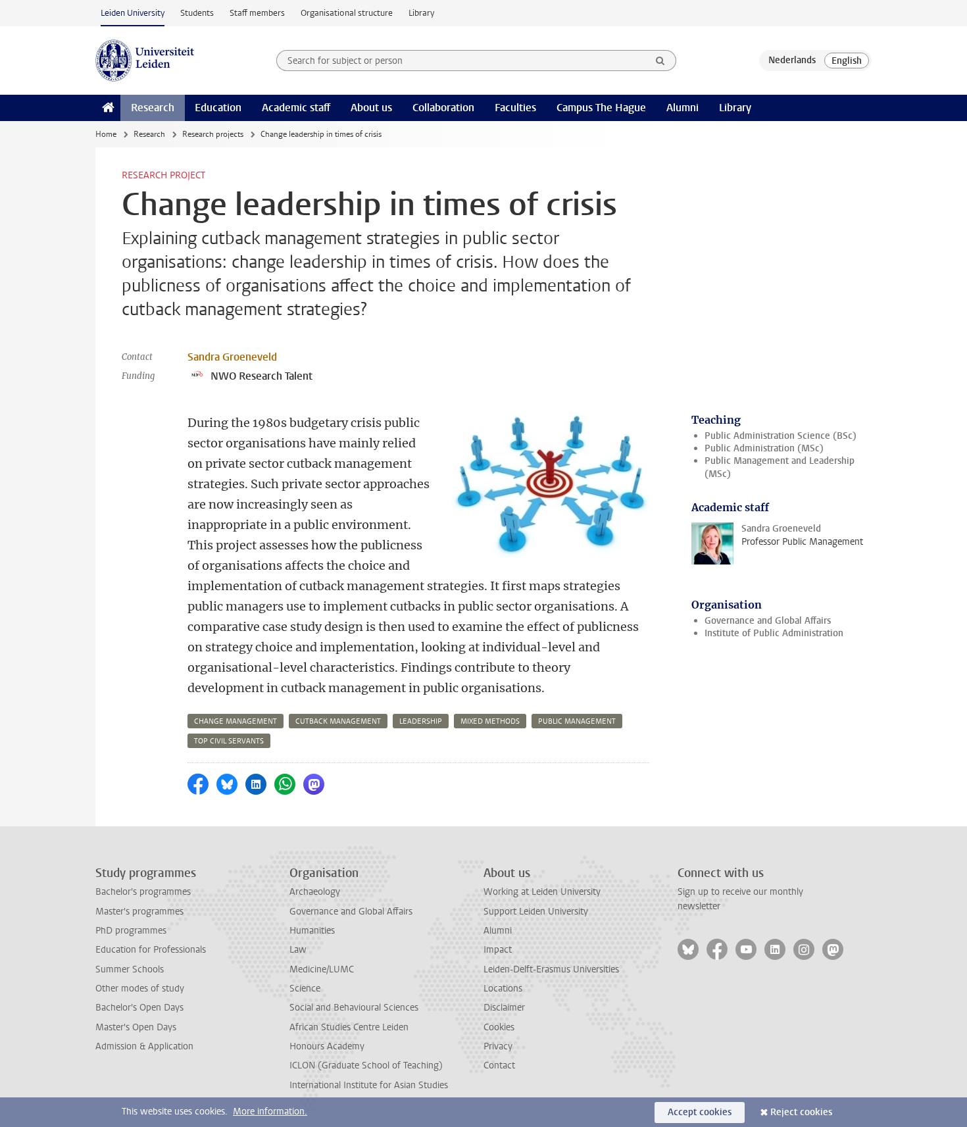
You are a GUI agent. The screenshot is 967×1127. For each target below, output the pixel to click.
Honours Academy (326, 1046)
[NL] (792, 60)
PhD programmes (130, 930)
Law (298, 949)
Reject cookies (801, 1112)
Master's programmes (139, 911)
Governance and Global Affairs (768, 620)
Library (421, 12)
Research (152, 107)
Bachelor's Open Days (139, 1007)
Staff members (257, 12)
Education (218, 107)
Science (304, 988)
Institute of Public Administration (774, 633)
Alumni (682, 107)
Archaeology (314, 892)
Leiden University (132, 12)
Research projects (212, 134)
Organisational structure (347, 12)
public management (577, 721)
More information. (270, 1111)
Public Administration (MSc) (764, 448)
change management (235, 721)
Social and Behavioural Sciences (353, 1007)
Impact (498, 949)
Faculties (515, 107)
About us (371, 107)
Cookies (499, 1027)
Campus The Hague (601, 107)
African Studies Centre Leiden (349, 1027)
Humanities (312, 930)
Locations (503, 988)
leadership (420, 721)
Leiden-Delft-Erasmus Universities (551, 969)
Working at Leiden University (542, 892)
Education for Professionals (150, 949)
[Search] (660, 60)
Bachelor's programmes (143, 892)
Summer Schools (129, 969)
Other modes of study (139, 988)
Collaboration (443, 107)
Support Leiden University (536, 911)
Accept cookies (699, 1112)
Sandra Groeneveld (232, 357)
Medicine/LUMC (321, 969)
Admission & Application (144, 1046)
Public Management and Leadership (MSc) (780, 467)
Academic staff (296, 107)
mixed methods (490, 721)
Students (197, 12)
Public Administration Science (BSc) (780, 436)
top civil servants (229, 741)
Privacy (498, 1046)
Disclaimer (504, 1007)
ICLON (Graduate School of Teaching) (366, 1065)
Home (105, 134)
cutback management (338, 721)
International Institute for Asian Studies (368, 1085)
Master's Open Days (135, 1027)
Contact (499, 1065)
